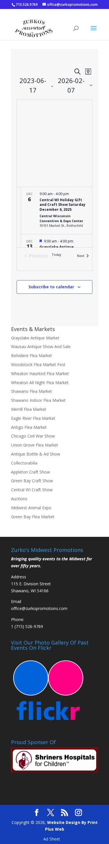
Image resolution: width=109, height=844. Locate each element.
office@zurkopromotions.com (39, 608)
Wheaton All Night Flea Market (40, 382)
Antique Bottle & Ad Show (35, 454)
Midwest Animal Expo (31, 507)
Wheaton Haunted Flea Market (40, 373)
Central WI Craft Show (32, 489)
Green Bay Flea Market (32, 516)
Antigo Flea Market (29, 427)
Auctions (19, 498)
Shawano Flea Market (31, 391)
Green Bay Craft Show (32, 480)
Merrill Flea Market (28, 409)
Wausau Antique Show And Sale (41, 346)
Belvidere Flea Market (31, 355)
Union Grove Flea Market (34, 445)
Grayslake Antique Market (35, 338)
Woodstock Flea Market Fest (38, 364)
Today (56, 254)
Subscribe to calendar (51, 286)
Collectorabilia (24, 463)
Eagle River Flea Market (33, 418)
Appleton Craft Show (30, 472)
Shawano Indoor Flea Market (38, 400)
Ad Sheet (51, 839)
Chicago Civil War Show (33, 436)
